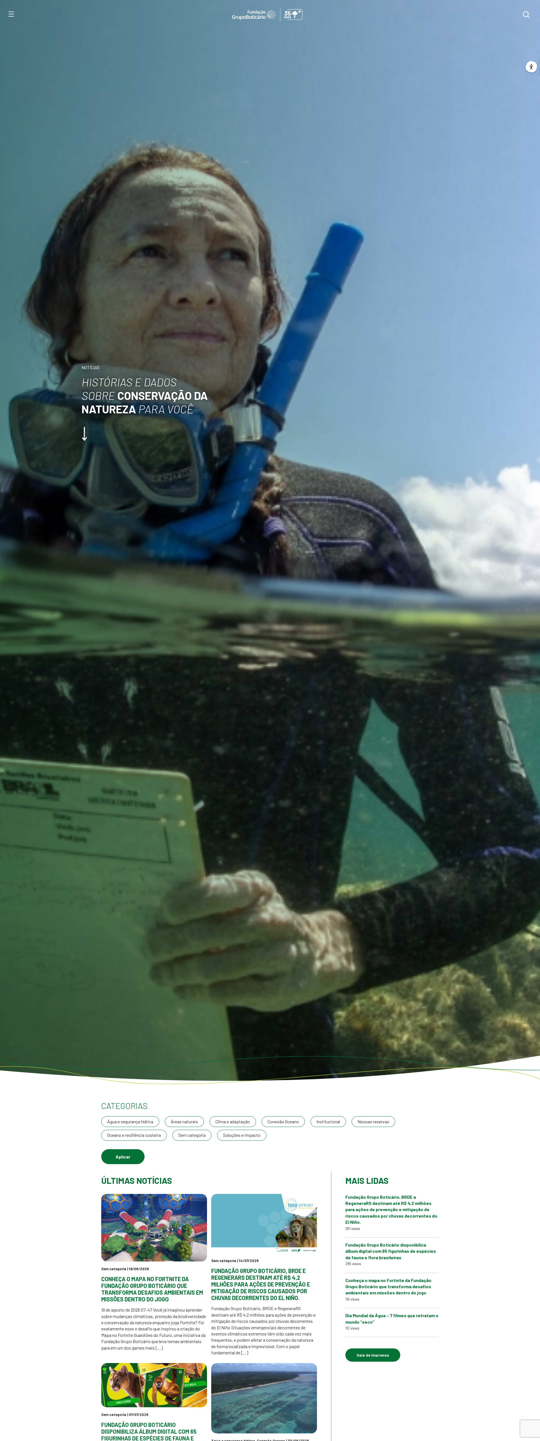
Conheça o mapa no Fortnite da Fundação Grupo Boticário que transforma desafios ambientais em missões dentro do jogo (152, 1289)
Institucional (328, 1121)
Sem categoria (192, 1135)
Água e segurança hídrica (130, 1121)
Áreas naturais (184, 1121)
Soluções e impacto (241, 1135)
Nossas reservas (373, 1121)
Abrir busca (526, 14)
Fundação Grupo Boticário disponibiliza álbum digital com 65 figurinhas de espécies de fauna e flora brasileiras (390, 1251)
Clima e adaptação (232, 1121)
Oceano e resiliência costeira (134, 1135)
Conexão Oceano (283, 1121)
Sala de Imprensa (373, 1355)
